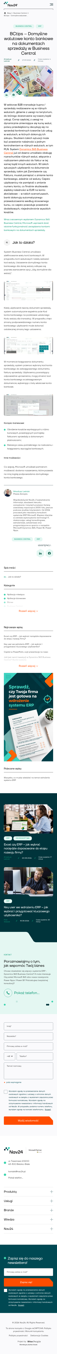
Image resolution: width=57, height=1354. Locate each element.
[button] (28, 1191)
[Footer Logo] (15, 1150)
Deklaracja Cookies (39, 1335)
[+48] (28, 1056)
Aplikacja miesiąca (15, 594)
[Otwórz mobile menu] (51, 4)
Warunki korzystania (34, 1331)
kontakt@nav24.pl (17, 1171)
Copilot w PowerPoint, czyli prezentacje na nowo (26, 652)
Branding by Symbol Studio (28, 1345)
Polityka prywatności (18, 1335)
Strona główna (5, 13)
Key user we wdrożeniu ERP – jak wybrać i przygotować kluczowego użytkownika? (23, 645)
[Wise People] (28, 1341)
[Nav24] (11, 4)
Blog (9, 13)
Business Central (20, 13)
